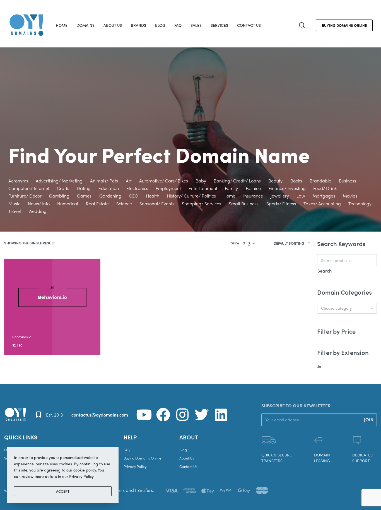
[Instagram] (182, 415)
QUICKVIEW (53, 329)
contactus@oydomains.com (99, 415)
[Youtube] (144, 415)
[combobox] (347, 308)
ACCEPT (62, 491)
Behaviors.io (21, 336)
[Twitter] (202, 415)
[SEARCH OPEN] (302, 25)
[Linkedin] (221, 415)
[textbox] (347, 308)
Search (324, 271)
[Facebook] (163, 415)
